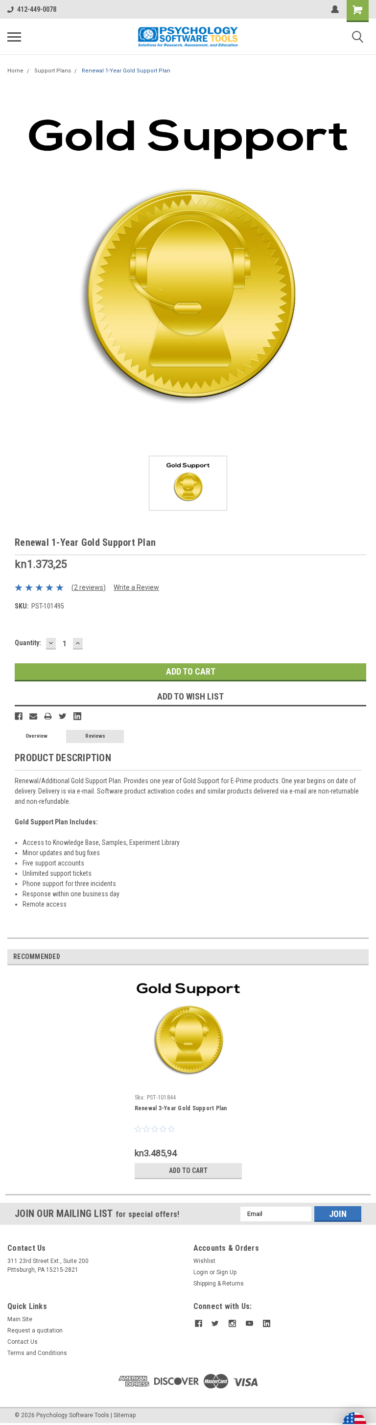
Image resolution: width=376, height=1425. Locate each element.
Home (15, 71)
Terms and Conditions (37, 1353)
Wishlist (204, 1261)
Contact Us (22, 1341)
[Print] (48, 716)
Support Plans (52, 71)
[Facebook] (19, 716)
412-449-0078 (36, 9)
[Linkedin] (77, 716)
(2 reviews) (88, 587)
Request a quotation (35, 1330)
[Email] (33, 716)
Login (200, 1272)
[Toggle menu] (14, 37)
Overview (36, 736)
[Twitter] (63, 716)
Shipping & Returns (218, 1283)
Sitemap (125, 1415)
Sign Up (226, 1272)
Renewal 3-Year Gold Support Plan (181, 1108)
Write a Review (136, 587)
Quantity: (28, 643)
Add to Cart (188, 1170)
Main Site (19, 1319)
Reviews (95, 736)
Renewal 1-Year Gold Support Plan (126, 71)
